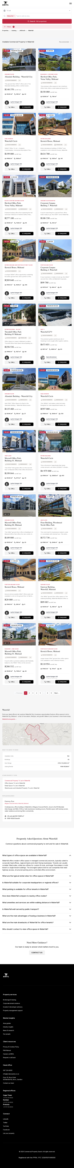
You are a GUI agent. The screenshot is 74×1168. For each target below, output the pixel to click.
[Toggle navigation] (70, 3)
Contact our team (8, 1083)
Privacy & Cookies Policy (11, 1047)
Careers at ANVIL (8, 1054)
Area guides (7, 1023)
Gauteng (14, 30)
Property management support (13, 1010)
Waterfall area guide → (9, 719)
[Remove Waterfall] (14, 15)
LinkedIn (5, 1119)
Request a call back (9, 1057)
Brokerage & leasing (9, 1000)
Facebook (6, 1130)
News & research (8, 1030)
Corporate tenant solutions (11, 1003)
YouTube (6, 1126)
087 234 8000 (7, 1070)
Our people (6, 1034)
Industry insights (8, 1027)
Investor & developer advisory (12, 1007)
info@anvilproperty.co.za (11, 1074)
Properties (5, 30)
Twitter (5, 1122)
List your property (8, 1133)
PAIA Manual (7, 1050)
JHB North (22, 30)
